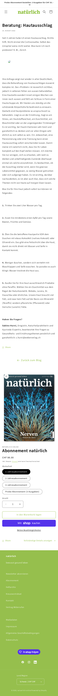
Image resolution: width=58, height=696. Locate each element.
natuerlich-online (24, 690)
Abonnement (12, 580)
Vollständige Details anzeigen (38, 540)
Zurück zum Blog (31, 360)
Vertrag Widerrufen (15, 607)
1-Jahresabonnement (16, 471)
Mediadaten (11, 619)
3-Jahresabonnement (16, 485)
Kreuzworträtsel (14, 594)
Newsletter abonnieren (17, 573)
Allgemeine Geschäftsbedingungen (23, 633)
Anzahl (5, 498)
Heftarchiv (11, 587)
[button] (6, 12)
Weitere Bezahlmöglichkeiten (29, 530)
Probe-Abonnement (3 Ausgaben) (22, 491)
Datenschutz (12, 640)
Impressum (11, 626)
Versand (15, 461)
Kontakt (10, 600)
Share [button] (8, 347)
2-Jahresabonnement (16, 478)
